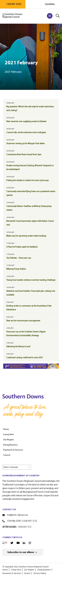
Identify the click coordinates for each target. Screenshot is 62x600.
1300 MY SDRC (14, 4)
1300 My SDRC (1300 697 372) (22, 521)
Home (5, 570)
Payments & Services (11, 573)
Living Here (16, 570)
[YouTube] (18, 543)
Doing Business (44, 570)
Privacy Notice (40, 573)
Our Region (29, 570)
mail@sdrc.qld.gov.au (17, 515)
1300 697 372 (24, 527)
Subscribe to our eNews (20, 552)
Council (27, 573)
